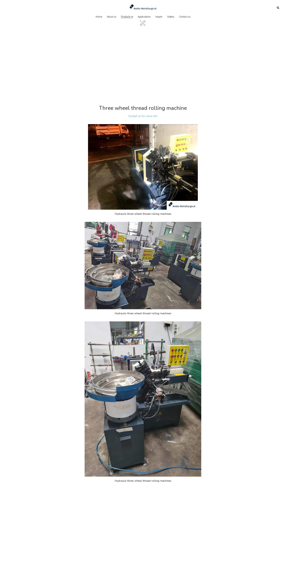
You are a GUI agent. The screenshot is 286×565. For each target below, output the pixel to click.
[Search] (278, 8)
